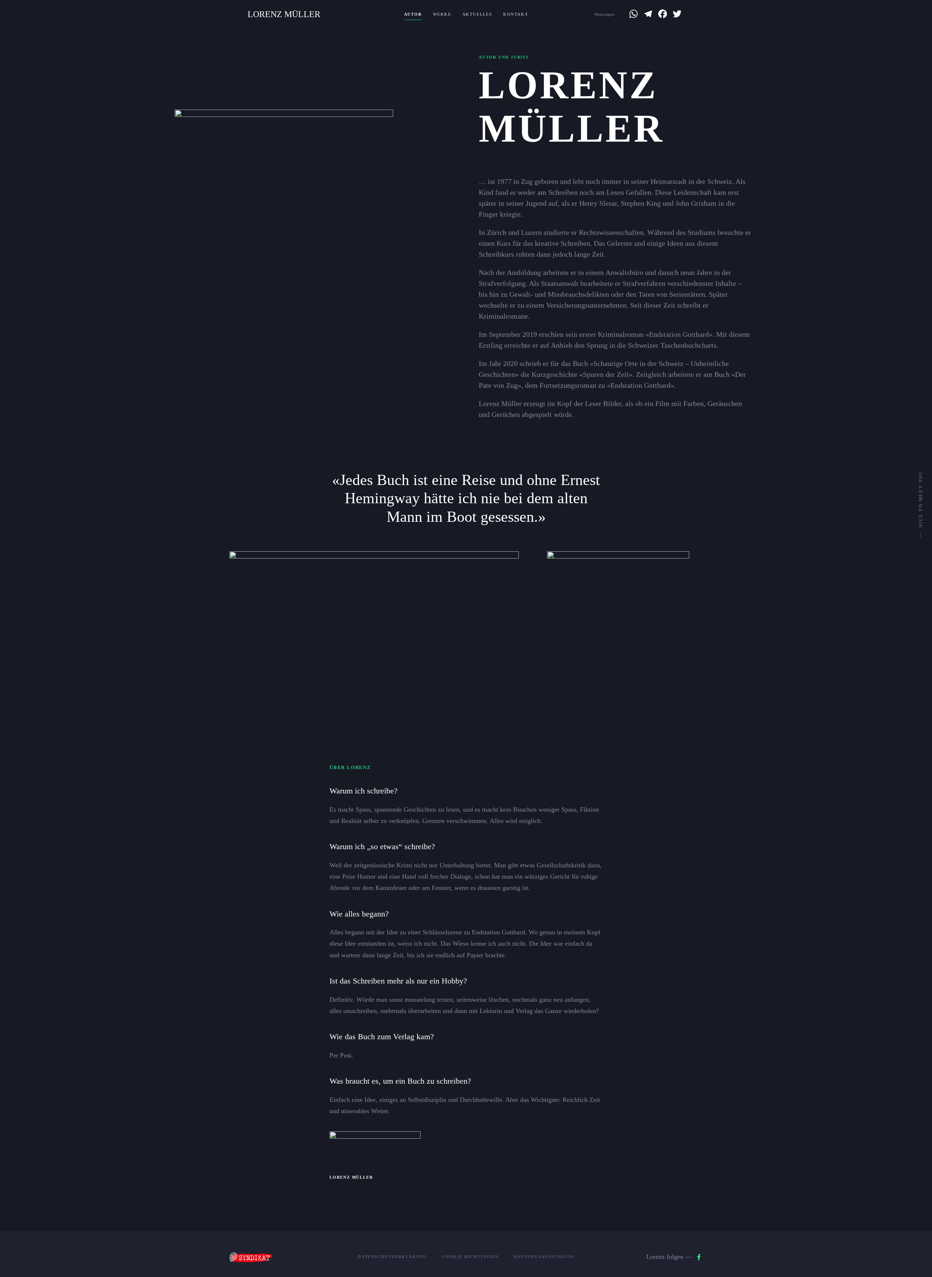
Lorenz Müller (284, 14)
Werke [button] (442, 14)
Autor (413, 14)
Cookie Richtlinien (470, 1256)
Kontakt (515, 14)
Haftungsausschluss (544, 1256)
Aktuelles (477, 14)
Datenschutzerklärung (392, 1256)
